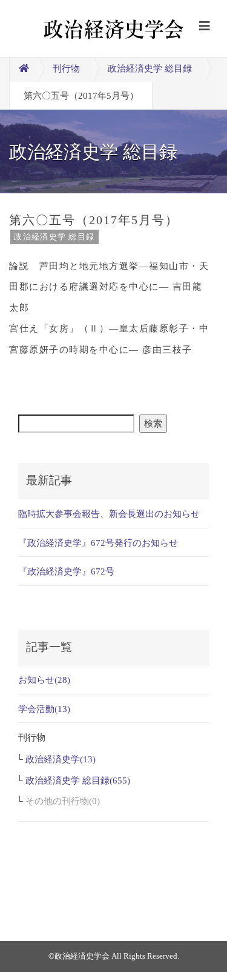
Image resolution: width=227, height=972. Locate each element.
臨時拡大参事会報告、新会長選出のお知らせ (109, 514)
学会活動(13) (44, 709)
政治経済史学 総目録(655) (77, 780)
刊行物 (66, 68)
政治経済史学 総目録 (150, 68)
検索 (153, 423)
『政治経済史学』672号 (66, 571)
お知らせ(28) (44, 680)
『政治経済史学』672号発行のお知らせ (98, 543)
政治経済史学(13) (60, 759)
